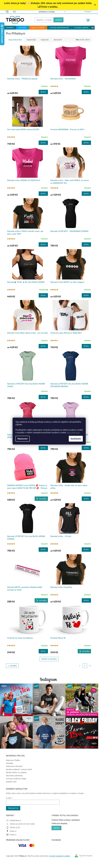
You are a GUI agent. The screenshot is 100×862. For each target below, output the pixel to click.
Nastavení (23, 438)
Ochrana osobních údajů (16, 778)
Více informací (73, 432)
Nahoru (13, 666)
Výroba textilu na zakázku (16, 772)
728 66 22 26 (15, 827)
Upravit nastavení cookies (59, 856)
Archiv (56, 828)
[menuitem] (10, 28)
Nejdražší (45, 40)
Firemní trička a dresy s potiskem (66, 820)
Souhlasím (76, 438)
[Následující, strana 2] (85, 666)
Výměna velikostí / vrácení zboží (19, 769)
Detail (43, 92)
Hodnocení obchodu (14, 766)
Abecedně (58, 40)
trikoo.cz (13, 831)
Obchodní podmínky (14, 775)
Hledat (58, 20)
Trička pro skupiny (59, 823)
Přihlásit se (13, 808)
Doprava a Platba (47, 12)
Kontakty (9, 763)
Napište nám (11, 781)
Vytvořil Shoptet (85, 855)
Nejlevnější (31, 40)
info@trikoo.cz (15, 820)
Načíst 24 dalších (49, 659)
